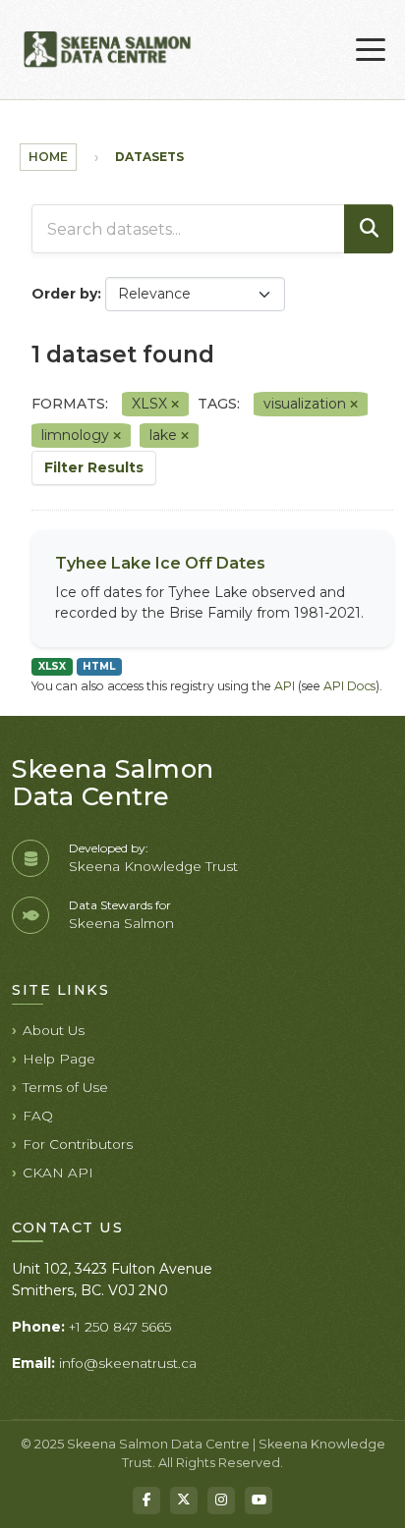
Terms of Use (65, 1087)
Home (48, 156)
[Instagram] (221, 1500)
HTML (99, 666)
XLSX (52, 666)
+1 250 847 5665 (120, 1327)
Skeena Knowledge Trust (153, 866)
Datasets (149, 156)
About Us (54, 1030)
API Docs (349, 686)
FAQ (38, 1115)
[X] (184, 1500)
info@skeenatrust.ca (128, 1363)
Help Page (59, 1058)
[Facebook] (146, 1500)
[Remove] (175, 404)
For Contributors (78, 1144)
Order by (64, 293)
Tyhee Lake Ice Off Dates (160, 563)
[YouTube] (258, 1500)
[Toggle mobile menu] (370, 50)
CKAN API (58, 1172)
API (284, 686)
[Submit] (368, 228)
